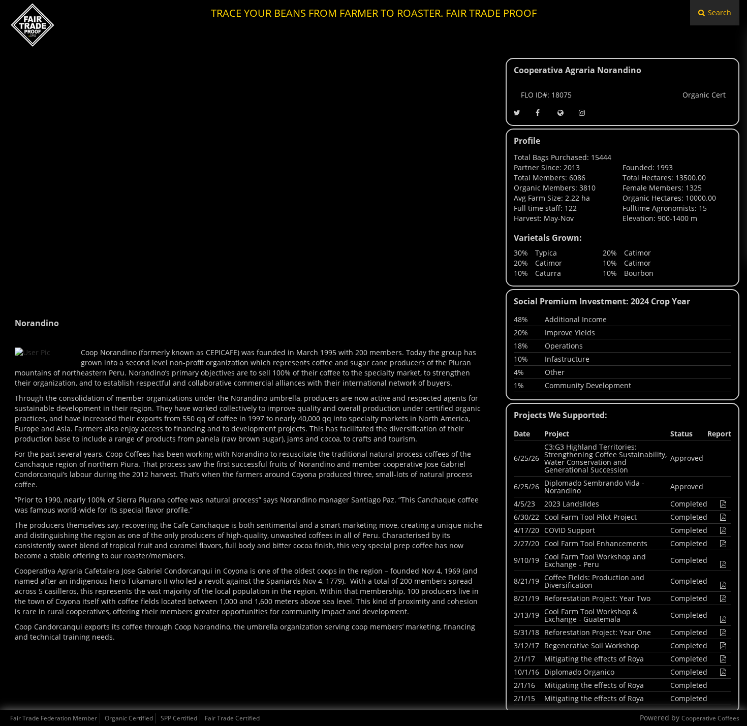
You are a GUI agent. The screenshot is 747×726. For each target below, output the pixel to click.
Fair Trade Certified (232, 718)
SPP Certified (179, 718)
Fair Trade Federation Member (53, 718)
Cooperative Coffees (710, 718)
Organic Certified (129, 718)
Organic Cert (704, 95)
